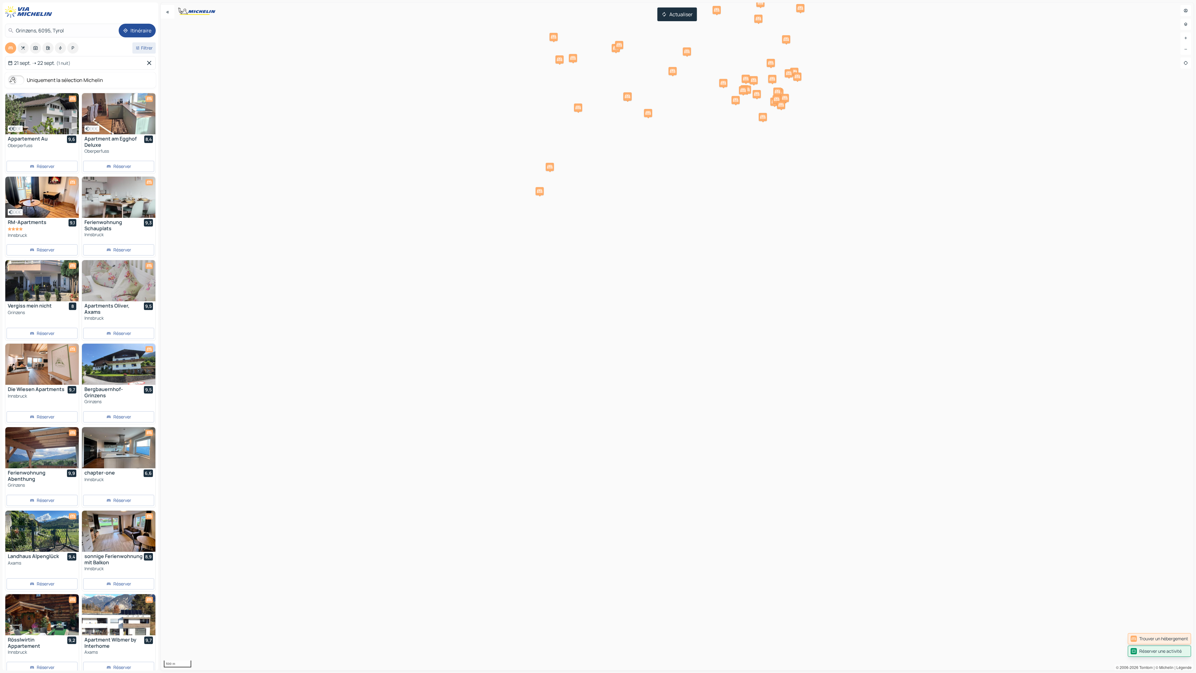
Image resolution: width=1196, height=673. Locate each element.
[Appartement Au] (42, 113)
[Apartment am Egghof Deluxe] (118, 113)
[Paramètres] (1185, 24)
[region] (677, 336)
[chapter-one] (118, 447)
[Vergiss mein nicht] (42, 280)
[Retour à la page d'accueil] (30, 12)
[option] (10, 48)
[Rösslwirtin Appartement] (42, 614)
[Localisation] (1185, 63)
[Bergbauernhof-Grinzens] (118, 364)
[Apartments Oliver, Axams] (118, 280)
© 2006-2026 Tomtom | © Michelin (1145, 667)
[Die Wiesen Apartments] (42, 364)
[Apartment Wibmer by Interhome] (118, 614)
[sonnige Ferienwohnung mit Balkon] (118, 531)
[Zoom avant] (1185, 38)
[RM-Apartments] (42, 197)
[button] (578, 107)
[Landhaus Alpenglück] (42, 531)
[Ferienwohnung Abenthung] (42, 447)
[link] (1159, 638)
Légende (1184, 667)
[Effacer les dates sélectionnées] (150, 63)
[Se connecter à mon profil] (1185, 10)
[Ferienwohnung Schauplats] (118, 197)
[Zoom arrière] (1185, 49)
